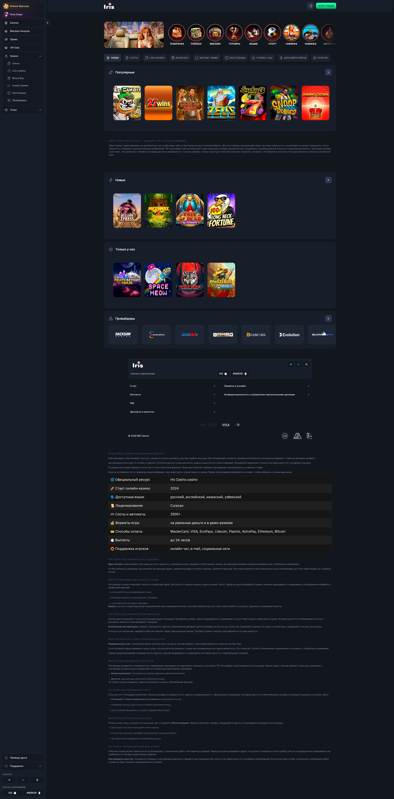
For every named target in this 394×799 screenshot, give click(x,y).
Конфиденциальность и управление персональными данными (259, 394)
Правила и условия (235, 386)
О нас (133, 386)
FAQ (132, 403)
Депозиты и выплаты (142, 411)
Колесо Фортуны (19, 6)
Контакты (135, 394)
